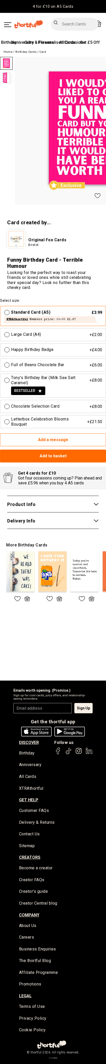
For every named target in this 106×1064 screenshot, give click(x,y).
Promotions (30, 984)
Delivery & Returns (37, 822)
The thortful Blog (35, 960)
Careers (26, 937)
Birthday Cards (26, 52)
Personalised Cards (56, 42)
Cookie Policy (32, 1029)
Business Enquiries (37, 949)
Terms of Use (32, 1006)
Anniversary (23, 42)
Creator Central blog (38, 903)
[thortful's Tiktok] (68, 753)
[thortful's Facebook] (58, 753)
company (29, 915)
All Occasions (72, 42)
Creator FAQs (32, 879)
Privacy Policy (33, 1018)
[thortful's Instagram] (79, 753)
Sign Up (83, 708)
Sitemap (27, 845)
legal (25, 995)
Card (42, 52)
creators (29, 857)
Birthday (8, 42)
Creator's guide (33, 891)
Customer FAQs (34, 810)
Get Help (28, 799)
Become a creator (36, 867)
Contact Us (29, 833)
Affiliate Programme (38, 972)
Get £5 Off (90, 42)
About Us (28, 925)
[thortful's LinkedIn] (89, 753)
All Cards (28, 776)
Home (8, 52)
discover (29, 742)
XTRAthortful (31, 788)
